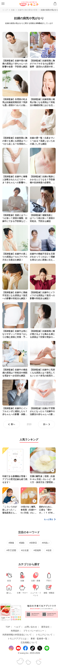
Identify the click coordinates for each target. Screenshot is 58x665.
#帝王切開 (11, 550)
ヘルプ (17, 627)
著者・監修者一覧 (39, 638)
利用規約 (15, 631)
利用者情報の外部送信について (17, 634)
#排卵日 (33, 543)
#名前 (48, 550)
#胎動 (21, 543)
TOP (8, 627)
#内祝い (45, 543)
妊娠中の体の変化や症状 (27, 10)
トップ (5, 10)
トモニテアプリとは (17, 638)
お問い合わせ (31, 627)
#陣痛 (11, 543)
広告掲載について (29, 642)
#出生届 (25, 550)
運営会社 (45, 627)
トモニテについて (44, 634)
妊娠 (13, 10)
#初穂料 (37, 550)
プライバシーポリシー (33, 631)
